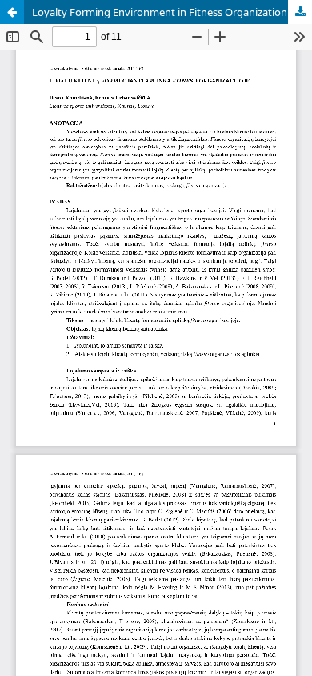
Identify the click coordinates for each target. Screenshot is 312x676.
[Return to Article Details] (12, 12)
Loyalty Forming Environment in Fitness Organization (159, 12)
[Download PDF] (300, 12)
